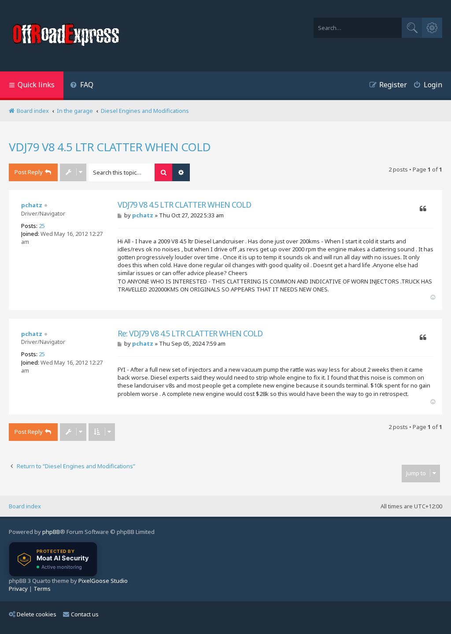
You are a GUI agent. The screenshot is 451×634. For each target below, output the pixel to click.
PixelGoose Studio (103, 581)
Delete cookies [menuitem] (36, 614)
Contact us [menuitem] (85, 614)
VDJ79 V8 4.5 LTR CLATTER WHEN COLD (110, 147)
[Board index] (67, 36)
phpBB (51, 532)
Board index (25, 506)
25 (42, 226)
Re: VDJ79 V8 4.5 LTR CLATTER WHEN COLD (190, 333)
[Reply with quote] (423, 209)
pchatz (31, 205)
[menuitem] (81, 85)
